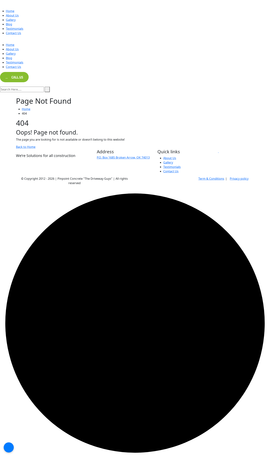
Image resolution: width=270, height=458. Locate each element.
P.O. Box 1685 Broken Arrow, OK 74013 (123, 157)
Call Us (17, 77)
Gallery (11, 20)
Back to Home (25, 147)
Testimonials (14, 29)
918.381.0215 (106, 171)
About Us (12, 15)
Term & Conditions (211, 179)
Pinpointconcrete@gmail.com (117, 165)
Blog (9, 24)
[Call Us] (9, 447)
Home (10, 11)
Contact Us (13, 33)
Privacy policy (239, 179)
